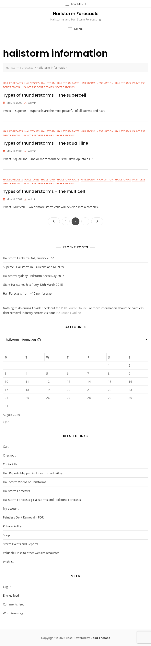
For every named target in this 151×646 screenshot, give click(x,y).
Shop (6, 535)
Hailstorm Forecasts (76, 14)
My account (10, 508)
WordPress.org (13, 613)
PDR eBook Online (69, 313)
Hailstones (32, 83)
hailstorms (123, 83)
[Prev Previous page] (54, 221)
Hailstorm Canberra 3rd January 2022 (28, 258)
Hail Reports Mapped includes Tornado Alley (33, 473)
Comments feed (13, 604)
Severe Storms (65, 87)
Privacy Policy (12, 526)
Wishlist (8, 562)
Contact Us (10, 464)
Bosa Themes (100, 638)
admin (32, 103)
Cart (5, 446)
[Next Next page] (97, 221)
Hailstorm (48, 83)
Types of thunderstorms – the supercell (44, 95)
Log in (7, 587)
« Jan (6, 422)
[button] (75, 29)
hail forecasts (13, 83)
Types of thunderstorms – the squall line (45, 143)
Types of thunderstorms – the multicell (44, 191)
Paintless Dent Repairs (38, 87)
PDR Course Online (74, 308)
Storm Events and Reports (20, 544)
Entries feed (11, 595)
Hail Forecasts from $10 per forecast (27, 293)
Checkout (9, 455)
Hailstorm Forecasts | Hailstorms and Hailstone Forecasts (42, 500)
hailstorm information (97, 83)
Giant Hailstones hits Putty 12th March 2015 (33, 284)
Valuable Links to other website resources (31, 553)
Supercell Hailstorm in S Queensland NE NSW (33, 267)
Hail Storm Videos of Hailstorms (24, 482)
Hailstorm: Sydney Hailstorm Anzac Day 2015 (33, 276)
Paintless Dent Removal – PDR (23, 517)
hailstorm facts (68, 83)
